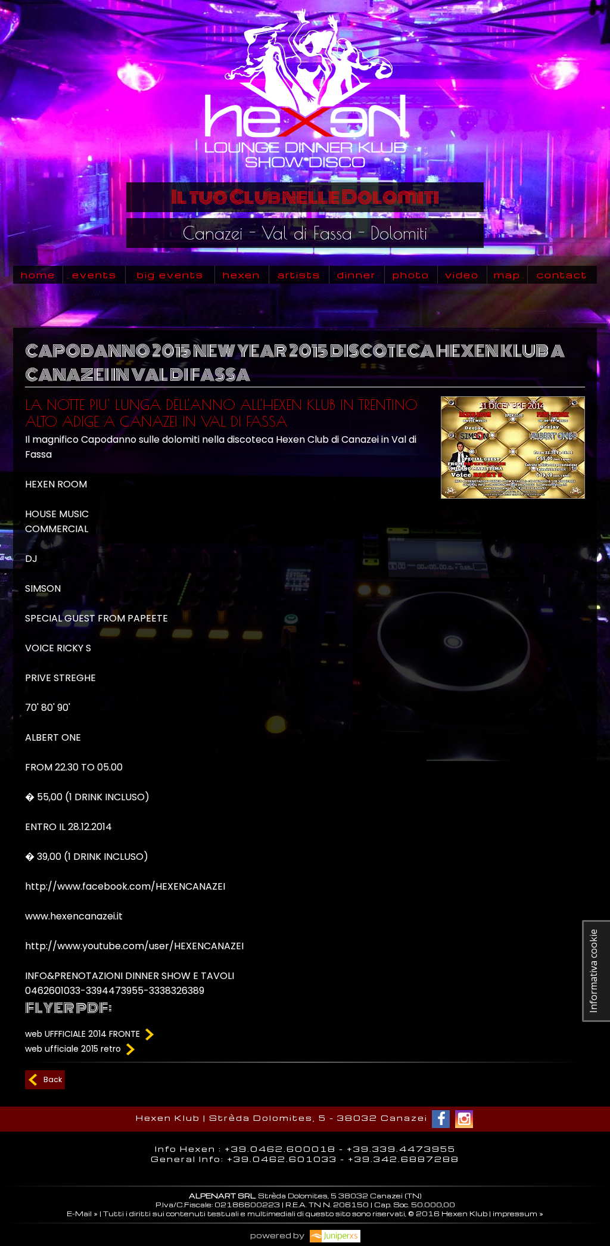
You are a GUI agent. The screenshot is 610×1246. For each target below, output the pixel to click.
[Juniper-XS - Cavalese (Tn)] (333, 1235)
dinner (356, 275)
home (38, 275)
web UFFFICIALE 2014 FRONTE (83, 1034)
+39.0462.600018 (280, 1149)
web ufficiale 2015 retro (74, 1049)
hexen (241, 275)
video (462, 275)
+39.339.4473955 (401, 1149)
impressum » (518, 1213)
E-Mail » (82, 1213)
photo (411, 275)
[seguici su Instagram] (464, 1119)
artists (299, 275)
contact (562, 275)
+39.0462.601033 (282, 1159)
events (94, 275)
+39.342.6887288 (403, 1159)
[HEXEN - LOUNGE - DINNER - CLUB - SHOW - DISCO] (305, 173)
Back (52, 1079)
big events (170, 275)
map (507, 275)
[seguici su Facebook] (441, 1119)
